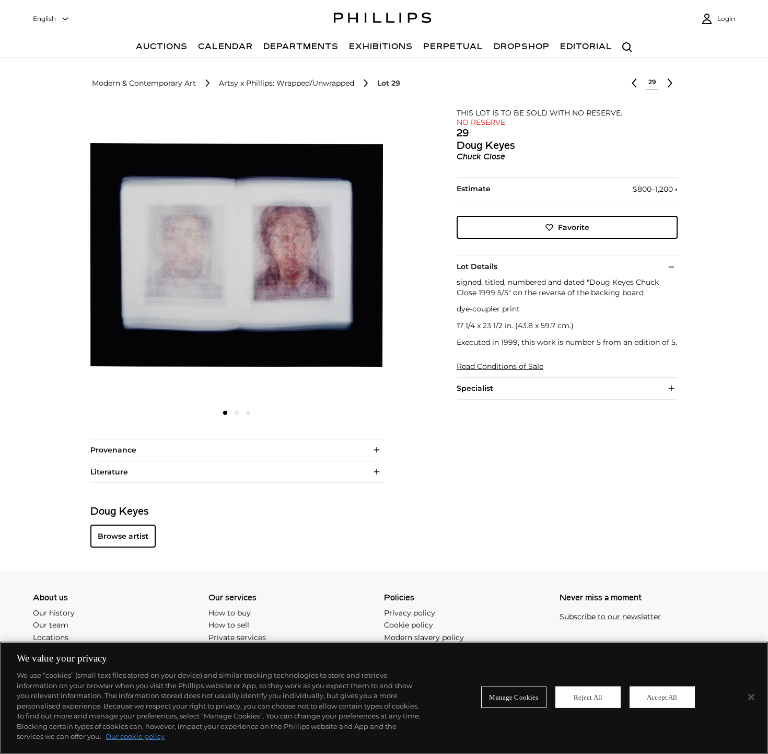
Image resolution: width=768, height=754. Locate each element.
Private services (237, 637)
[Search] (627, 47)
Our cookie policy (135, 736)
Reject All (588, 697)
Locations (50, 637)
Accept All (662, 697)
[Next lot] (669, 83)
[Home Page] (383, 19)
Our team (50, 625)
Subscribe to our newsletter (610, 616)
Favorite (573, 227)
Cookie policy (408, 625)
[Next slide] (333, 256)
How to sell (228, 625)
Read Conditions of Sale (500, 366)
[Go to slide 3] (248, 412)
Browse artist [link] (123, 536)
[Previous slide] (139, 256)
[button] (233, 255)
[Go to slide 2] (236, 412)
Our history (54, 613)
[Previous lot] (634, 83)
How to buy (229, 613)
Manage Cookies (513, 697)
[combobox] (51, 19)
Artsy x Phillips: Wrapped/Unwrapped (286, 83)
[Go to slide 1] (225, 412)
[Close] (751, 697)
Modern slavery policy (424, 637)
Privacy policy (409, 613)
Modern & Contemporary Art (144, 83)
